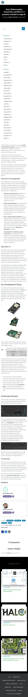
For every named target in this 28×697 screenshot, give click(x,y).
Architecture (6, 41)
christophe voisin (8, 493)
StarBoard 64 (10, 422)
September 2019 (7, 101)
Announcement (7, 38)
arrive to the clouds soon (13, 475)
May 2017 (6, 138)
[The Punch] (3, 2)
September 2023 (7, 80)
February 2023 (7, 83)
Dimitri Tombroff (8, 509)
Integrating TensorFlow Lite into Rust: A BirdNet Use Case (13, 659)
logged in (9, 553)
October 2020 (7, 88)
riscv (14, 525)
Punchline (6, 54)
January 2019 (7, 111)
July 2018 (6, 122)
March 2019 (6, 106)
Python (5, 57)
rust (5, 59)
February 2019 (7, 109)
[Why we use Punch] (14, 612)
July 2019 (6, 104)
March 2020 (6, 90)
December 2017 (7, 133)
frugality (10, 525)
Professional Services (11, 690)
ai (4, 525)
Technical (6, 62)
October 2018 (7, 114)
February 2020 (7, 93)
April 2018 (6, 125)
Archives (6, 44)
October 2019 (7, 98)
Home (21, 683)
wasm (5, 65)
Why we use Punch (9, 625)
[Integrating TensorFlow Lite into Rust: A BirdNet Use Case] (14, 646)
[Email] (13, 496)
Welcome (20, 690)
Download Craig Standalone (8, 680)
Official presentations (18, 687)
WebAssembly (4, 527)
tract (23, 289)
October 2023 (7, 77)
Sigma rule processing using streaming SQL (12, 590)
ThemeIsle (18, 693)
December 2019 (7, 96)
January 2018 (7, 130)
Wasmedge (7, 229)
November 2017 (7, 135)
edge (6, 525)
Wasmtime (18, 227)
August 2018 (6, 119)
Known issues (8, 687)
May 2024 (6, 72)
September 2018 (7, 117)
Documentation (16, 677)
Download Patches (21, 680)
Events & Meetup (7, 49)
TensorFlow (7, 233)
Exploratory (6, 51)
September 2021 (7, 85)
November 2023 (7, 75)
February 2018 (7, 127)
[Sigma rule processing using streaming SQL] (14, 577)
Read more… (17, 599)
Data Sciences (7, 46)
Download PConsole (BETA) (12, 683)
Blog (9, 677)
